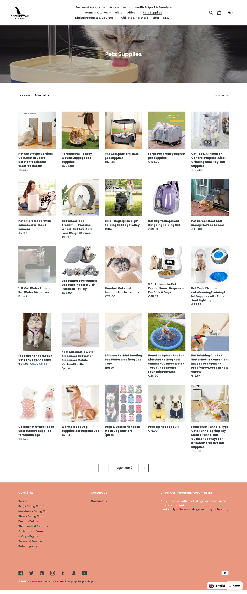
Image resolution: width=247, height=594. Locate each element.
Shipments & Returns (33, 526)
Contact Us (99, 501)
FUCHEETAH (34, 581)
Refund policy (28, 546)
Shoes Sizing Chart (31, 516)
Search (23, 501)
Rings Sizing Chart (31, 506)
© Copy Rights (28, 536)
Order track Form (30, 531)
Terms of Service (30, 541)
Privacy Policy (28, 521)
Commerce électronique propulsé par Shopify (68, 581)
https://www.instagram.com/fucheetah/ (199, 509)
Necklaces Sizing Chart (34, 511)
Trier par (24, 95)
